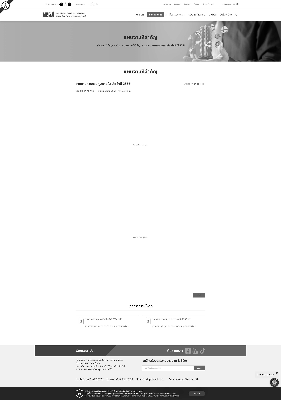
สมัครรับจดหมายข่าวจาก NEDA (165, 361)
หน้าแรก (140, 15)
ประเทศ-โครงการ (196, 15)
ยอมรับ (197, 393)
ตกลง (199, 368)
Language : (227, 4)
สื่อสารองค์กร (176, 15)
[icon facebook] (192, 84)
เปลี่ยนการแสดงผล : (51, 4)
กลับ (198, 295)
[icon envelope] (198, 84)
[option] (107, 322)
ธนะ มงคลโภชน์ (87, 91)
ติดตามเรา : (175, 351)
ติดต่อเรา (177, 4)
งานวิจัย (213, 15)
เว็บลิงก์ (196, 4)
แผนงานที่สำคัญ (132, 45)
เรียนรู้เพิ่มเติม (174, 396)
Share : (187, 84)
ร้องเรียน (187, 4)
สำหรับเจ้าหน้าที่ (208, 4)
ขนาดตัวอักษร (81, 4)
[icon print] (203, 84)
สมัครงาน (167, 4)
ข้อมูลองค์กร (155, 15)
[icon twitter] (195, 84)
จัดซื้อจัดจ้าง (226, 15)
